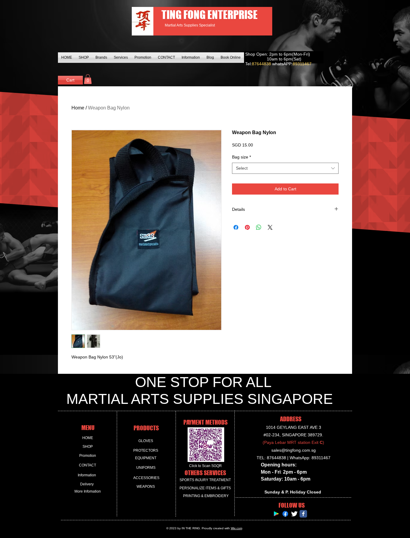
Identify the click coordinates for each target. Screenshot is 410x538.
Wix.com (236, 528)
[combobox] (285, 168)
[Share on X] (270, 227)
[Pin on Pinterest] (247, 227)
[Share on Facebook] (236, 227)
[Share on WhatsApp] (258, 227)
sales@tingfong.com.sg (293, 450)
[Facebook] (285, 514)
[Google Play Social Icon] (276, 514)
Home (77, 107)
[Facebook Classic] (303, 514)
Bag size (241, 157)
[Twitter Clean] (294, 514)
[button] (88, 79)
